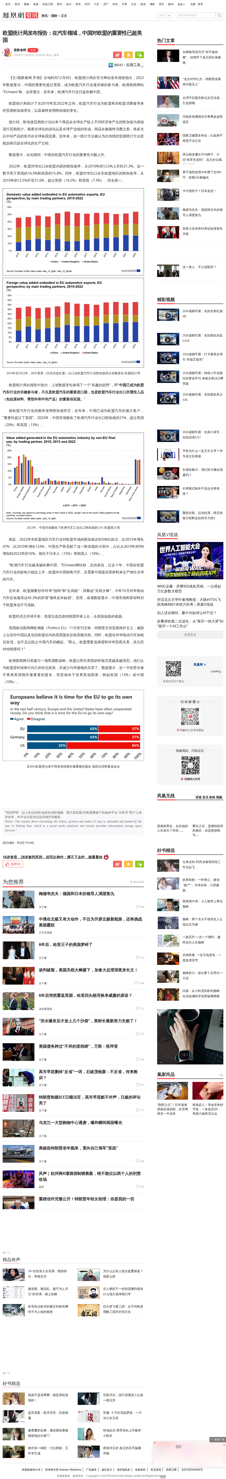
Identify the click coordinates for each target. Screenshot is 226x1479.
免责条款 (140, 1469)
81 (142, 1085)
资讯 (17, 4)
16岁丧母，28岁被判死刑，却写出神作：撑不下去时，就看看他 (52, 857)
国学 (161, 4)
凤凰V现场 (167, 534)
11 (142, 1110)
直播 (35, 4)
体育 (78, 4)
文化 (133, 4)
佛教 (152, 4)
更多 (180, 4)
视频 (26, 4)
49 (142, 907)
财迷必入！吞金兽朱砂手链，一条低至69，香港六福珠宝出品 (207, 1109)
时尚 (87, 4)
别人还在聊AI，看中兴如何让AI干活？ (187, 612)
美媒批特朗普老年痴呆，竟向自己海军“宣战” (78, 1148)
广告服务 (91, 1469)
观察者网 (20, 50)
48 (142, 1059)
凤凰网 (198, 664)
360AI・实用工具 (127, 65)
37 (142, 1034)
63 (142, 1187)
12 (142, 958)
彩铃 (212, 797)
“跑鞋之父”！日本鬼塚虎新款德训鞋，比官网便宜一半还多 (172, 1109)
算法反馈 (138, 882)
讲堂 (199, 797)
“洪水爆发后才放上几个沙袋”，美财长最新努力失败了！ (88, 1020)
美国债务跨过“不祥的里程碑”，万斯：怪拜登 (78, 1046)
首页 (8, 4)
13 (142, 1008)
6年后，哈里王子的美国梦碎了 (66, 944)
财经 (59, 4)
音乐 (205, 797)
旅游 (143, 4)
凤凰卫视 (47, 4)
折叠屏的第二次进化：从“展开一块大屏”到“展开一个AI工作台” (190, 623)
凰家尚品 (166, 1074)
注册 (193, 4)
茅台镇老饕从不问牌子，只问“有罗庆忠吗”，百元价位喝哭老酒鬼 (202, 159)
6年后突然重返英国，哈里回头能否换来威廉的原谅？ (85, 995)
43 (142, 1161)
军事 (124, 4)
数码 (170, 4)
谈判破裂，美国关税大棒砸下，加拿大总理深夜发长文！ (88, 969)
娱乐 (69, 4)
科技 (115, 4)
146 (141, 983)
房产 (106, 4)
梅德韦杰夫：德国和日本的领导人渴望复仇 (76, 893)
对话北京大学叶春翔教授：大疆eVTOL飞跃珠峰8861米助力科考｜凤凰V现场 (189, 602)
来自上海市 (36, 55)
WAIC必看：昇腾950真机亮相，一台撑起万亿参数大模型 (189, 589)
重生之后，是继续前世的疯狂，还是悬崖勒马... (207, 830)
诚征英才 (107, 1469)
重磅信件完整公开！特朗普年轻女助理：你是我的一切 (86, 1198)
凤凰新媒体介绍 (31, 1469)
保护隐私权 (123, 1469)
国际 (54, 15)
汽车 (96, 4)
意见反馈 (156, 1469)
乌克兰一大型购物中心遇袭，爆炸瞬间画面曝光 (80, 1122)
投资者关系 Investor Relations (63, 1469)
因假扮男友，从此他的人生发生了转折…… (172, 828)
